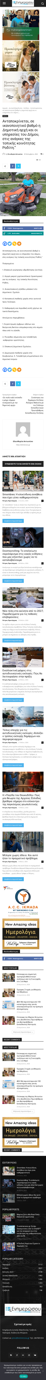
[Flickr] (23, 1355)
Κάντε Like (38, 228)
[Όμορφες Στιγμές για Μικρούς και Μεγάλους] (8, 993)
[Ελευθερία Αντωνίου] (4, 154)
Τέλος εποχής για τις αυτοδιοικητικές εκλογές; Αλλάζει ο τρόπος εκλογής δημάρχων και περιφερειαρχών (22, 735)
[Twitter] (18, 166)
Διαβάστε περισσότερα (13, 521)
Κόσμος (5, 791)
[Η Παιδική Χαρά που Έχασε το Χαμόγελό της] (8, 1246)
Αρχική (4, 108)
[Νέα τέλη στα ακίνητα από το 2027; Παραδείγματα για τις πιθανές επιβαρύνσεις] (23, 597)
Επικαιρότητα (7, 607)
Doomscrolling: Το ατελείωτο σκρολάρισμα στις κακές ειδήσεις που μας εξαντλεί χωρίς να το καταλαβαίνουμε (22, 555)
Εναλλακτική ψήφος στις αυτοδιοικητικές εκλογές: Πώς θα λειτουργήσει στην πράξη (22, 673)
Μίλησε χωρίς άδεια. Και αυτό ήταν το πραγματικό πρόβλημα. (20, 857)
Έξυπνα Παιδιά (8, 490)
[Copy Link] (14, 244)
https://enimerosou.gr (23, 445)
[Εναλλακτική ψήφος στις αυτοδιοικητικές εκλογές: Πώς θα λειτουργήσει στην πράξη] (23, 657)
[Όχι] (43, 1371)
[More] (19, 244)
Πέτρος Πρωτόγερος (9, 501)
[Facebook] (12, 166)
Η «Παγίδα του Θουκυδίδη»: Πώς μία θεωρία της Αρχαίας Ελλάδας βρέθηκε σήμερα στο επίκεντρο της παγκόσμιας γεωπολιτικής (21, 800)
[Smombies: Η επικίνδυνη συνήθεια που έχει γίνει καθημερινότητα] (23, 481)
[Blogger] (11, 1355)
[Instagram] (29, 1355)
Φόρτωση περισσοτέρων (22, 1032)
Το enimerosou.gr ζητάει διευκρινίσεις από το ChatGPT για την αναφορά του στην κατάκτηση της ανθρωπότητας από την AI (29, 1231)
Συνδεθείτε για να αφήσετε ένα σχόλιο (23, 464)
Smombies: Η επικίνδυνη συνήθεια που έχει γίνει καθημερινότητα (22, 496)
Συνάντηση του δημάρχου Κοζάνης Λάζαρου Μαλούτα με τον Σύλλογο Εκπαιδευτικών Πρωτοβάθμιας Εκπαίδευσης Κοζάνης (34, 405)
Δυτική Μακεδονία (15, 108)
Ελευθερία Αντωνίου (15, 154)
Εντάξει (24, 1376)
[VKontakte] (35, 1355)
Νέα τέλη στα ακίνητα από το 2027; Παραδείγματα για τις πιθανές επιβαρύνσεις (22, 614)
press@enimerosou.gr (20, 1338)
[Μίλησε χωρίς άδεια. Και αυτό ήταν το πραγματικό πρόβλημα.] (23, 842)
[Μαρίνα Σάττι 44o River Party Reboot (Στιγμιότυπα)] (8, 1217)
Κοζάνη (26, 108)
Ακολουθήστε (36, 233)
